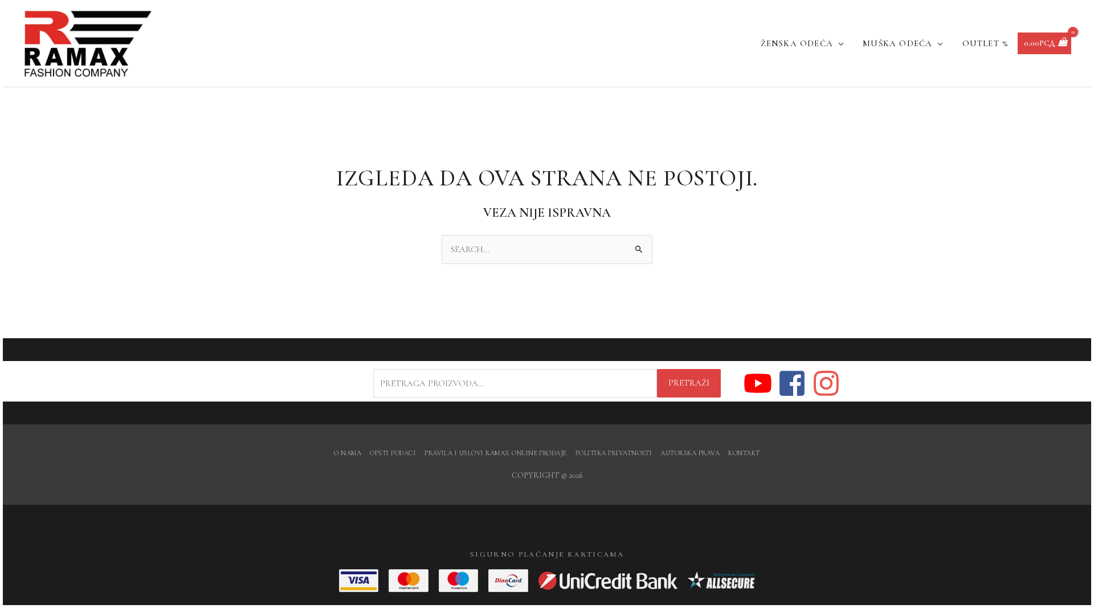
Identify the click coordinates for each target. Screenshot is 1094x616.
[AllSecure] (721, 581)
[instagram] (827, 383)
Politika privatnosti (613, 453)
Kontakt (744, 453)
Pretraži (688, 383)
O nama (347, 453)
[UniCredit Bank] (607, 581)
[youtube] (760, 383)
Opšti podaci (393, 453)
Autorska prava (690, 453)
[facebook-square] (794, 383)
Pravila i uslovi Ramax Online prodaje (495, 453)
